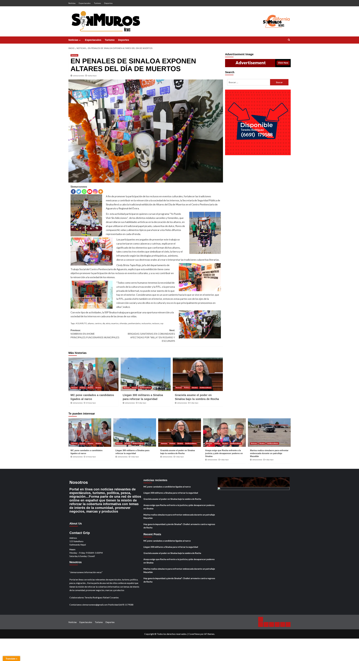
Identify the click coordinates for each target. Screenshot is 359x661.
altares (91, 323)
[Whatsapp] (84, 191)
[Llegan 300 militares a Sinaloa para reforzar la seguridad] (146, 374)
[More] (100, 191)
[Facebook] (73, 191)
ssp (161, 323)
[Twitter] (78, 191)
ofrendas (123, 323)
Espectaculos (85, 3)
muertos (115, 323)
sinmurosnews (78, 76)
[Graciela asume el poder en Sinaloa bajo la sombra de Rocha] (198, 374)
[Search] (289, 39)
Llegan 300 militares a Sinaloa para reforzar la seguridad (170, 493)
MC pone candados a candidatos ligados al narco (167, 486)
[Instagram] (95, 191)
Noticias (72, 3)
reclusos (155, 323)
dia (104, 323)
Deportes (108, 3)
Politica (82, 387)
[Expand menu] (79, 40)
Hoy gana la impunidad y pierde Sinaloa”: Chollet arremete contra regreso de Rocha (179, 526)
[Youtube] (89, 191)
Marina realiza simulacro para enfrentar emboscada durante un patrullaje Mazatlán (269, 453)
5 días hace (142, 403)
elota (108, 323)
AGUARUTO (81, 323)
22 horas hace (91, 403)
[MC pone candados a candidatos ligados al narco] (93, 374)
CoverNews (194, 634)
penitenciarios (134, 323)
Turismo (97, 3)
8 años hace (92, 76)
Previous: (95, 334)
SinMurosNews (145, 387)
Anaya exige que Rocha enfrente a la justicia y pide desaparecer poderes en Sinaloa (224, 453)
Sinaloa (90, 387)
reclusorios (146, 323)
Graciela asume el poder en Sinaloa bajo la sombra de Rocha (172, 499)
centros (98, 323)
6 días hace (225, 460)
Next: (151, 335)
